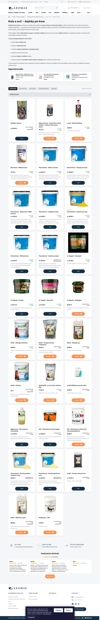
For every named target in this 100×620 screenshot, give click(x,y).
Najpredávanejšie (43, 88)
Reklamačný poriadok (13, 608)
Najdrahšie (33, 88)
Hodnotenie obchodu (50, 553)
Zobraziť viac (50, 576)
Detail (21, 138)
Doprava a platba (12, 606)
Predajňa (46, 1)
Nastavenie (31, 617)
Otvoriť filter (14, 94)
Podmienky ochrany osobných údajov (28, 1)
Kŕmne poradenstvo (33, 599)
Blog (41, 1)
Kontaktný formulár (78, 609)
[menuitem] (17, 12)
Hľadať (56, 7)
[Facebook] (73, 604)
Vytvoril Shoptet (76, 618)
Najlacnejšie (23, 88)
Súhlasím (68, 610)
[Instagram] (76, 604)
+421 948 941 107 (79, 600)
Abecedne (54, 88)
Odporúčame (12, 88)
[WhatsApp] (78, 604)
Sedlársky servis (32, 596)
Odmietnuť (58, 610)
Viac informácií (47, 614)
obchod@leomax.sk (79, 597)
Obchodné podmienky (13, 1)
